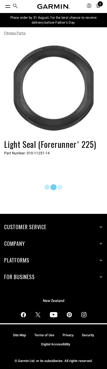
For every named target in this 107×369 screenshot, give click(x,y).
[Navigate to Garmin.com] (53, 6)
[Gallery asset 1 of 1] (53, 88)
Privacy (68, 335)
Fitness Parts (14, 33)
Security (88, 335)
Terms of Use (44, 335)
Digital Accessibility (55, 344)
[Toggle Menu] (3, 5)
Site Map (19, 335)
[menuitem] (15, 6)
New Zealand (53, 301)
